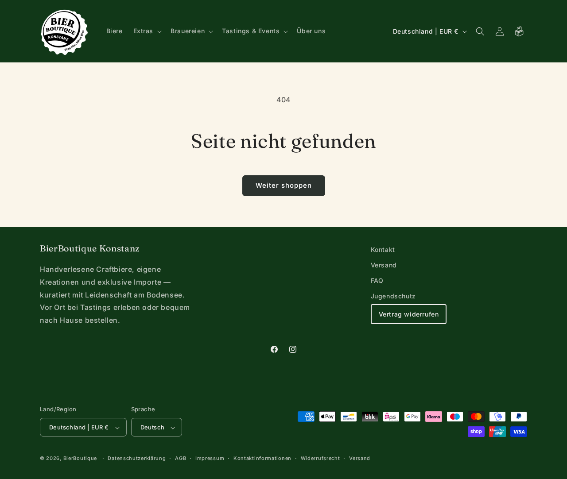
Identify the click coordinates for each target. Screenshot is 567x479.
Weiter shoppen (284, 185)
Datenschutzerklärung (137, 458)
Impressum (209, 458)
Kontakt (383, 249)
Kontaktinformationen (262, 458)
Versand (384, 265)
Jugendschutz (393, 296)
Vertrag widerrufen (409, 314)
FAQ (377, 280)
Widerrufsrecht (320, 458)
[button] (147, 31)
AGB (180, 458)
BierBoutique (80, 459)
